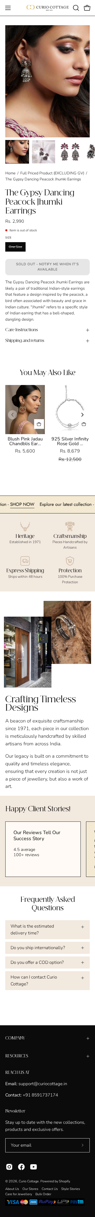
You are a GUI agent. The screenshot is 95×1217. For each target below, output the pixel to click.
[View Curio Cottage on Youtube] (33, 1167)
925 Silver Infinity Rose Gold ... (70, 441)
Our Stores (30, 1189)
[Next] (82, 414)
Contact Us (50, 1189)
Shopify (64, 1181)
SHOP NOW (32, 504)
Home (10, 173)
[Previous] (12, 414)
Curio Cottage (29, 1181)
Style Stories (70, 1189)
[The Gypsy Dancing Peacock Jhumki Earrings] (17, 152)
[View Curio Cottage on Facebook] (21, 1167)
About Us (12, 1189)
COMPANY (15, 1038)
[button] (75, 8)
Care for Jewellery (18, 1194)
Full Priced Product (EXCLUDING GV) (52, 173)
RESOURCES (16, 1056)
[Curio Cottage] (47, 8)
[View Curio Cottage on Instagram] (9, 1167)
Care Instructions (21, 330)
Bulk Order (43, 1194)
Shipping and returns (24, 341)
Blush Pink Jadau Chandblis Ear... (25, 441)
